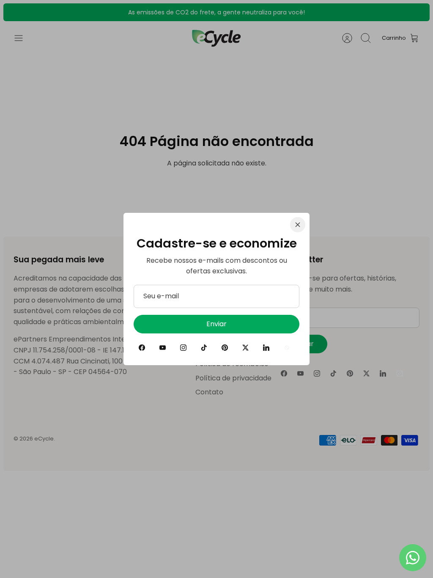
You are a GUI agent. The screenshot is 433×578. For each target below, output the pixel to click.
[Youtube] (162, 347)
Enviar (216, 324)
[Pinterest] (224, 347)
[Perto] (297, 224)
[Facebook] (142, 347)
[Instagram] (183, 347)
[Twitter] (245, 347)
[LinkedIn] (266, 347)
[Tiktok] (204, 347)
